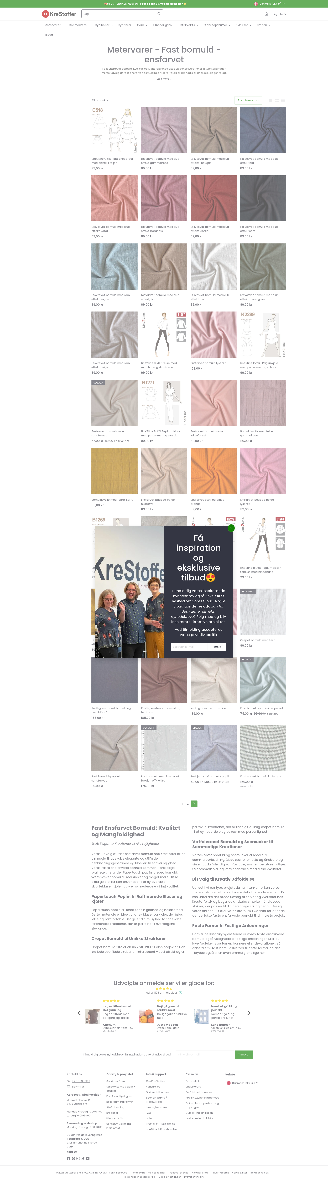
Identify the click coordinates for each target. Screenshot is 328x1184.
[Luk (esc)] (231, 528)
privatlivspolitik (204, 634)
